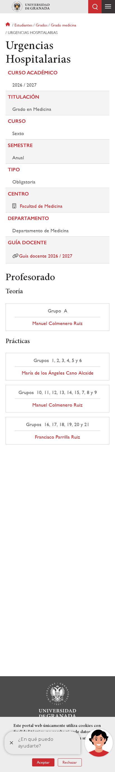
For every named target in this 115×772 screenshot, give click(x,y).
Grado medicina (63, 25)
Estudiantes (23, 25)
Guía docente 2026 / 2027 (45, 256)
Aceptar (43, 762)
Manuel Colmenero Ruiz (57, 323)
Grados (41, 25)
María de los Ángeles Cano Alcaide (58, 373)
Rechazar (70, 762)
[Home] (31, 6)
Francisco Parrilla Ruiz (57, 437)
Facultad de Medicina (41, 206)
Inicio (8, 25)
